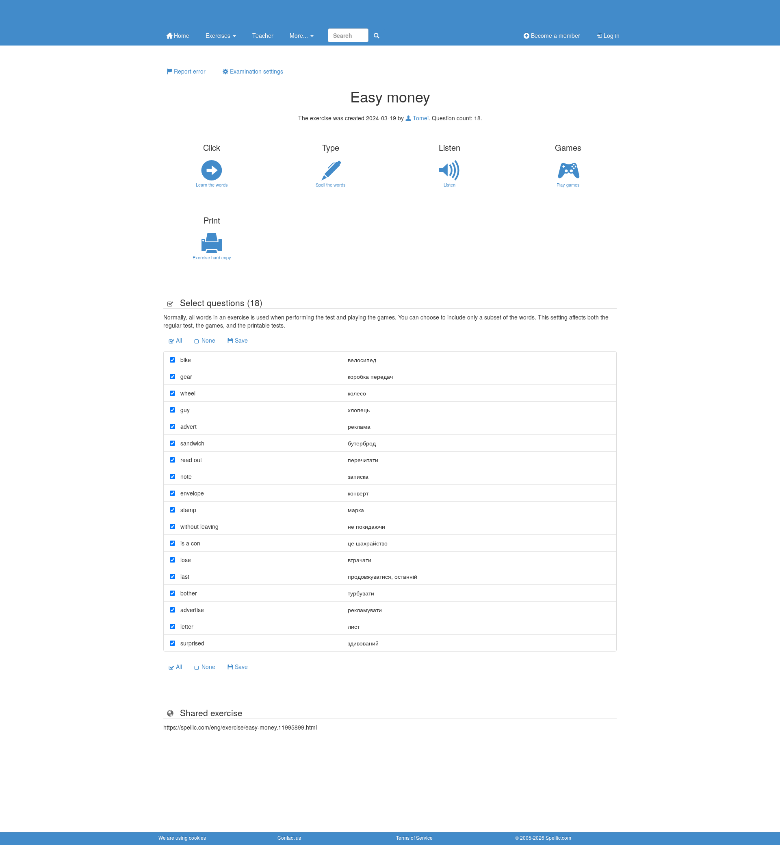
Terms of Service (414, 837)
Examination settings (255, 71)
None (207, 340)
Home (180, 35)
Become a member (554, 35)
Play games (568, 184)
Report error (189, 71)
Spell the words (331, 184)
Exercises (219, 35)
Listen (449, 184)
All (178, 340)
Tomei (420, 118)
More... (300, 35)
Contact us (289, 837)
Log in (611, 35)
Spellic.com (558, 837)
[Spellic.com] (201, 13)
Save (240, 340)
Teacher (262, 35)
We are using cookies (182, 837)
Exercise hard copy (212, 257)
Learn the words (212, 184)
